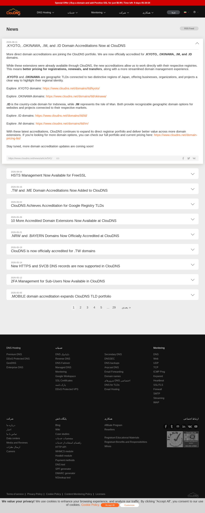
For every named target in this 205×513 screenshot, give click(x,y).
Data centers (13, 438)
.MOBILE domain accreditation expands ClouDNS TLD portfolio (61, 296)
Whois (107, 446)
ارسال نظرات (13, 447)
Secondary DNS (113, 354)
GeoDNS (11, 363)
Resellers (109, 429)
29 (114, 307)
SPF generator (63, 469)
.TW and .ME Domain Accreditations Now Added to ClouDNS (59, 190)
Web (155, 358)
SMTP (156, 393)
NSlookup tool (63, 477)
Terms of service (15, 494)
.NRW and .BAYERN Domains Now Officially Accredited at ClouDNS (65, 236)
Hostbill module (63, 455)
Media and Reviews (17, 442)
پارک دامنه (60, 385)
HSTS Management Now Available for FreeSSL (48, 175)
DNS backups (111, 363)
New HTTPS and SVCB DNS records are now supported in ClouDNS (65, 266)
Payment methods (65, 460)
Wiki (57, 429)
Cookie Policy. (90, 504)
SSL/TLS (158, 385)
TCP (155, 367)
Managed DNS (63, 367)
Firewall (157, 389)
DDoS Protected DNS (18, 358)
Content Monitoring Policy (78, 494)
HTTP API (60, 447)
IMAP (156, 402)
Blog (57, 425)
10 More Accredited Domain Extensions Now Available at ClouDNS (63, 221)
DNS (156, 354)
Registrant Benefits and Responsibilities (125, 442)
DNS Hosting (44, 12)
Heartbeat (158, 380)
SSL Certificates (63, 380)
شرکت (122, 12)
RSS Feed (189, 28)
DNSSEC (109, 358)
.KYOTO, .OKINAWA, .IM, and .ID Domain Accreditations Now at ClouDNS (65, 46)
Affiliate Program (113, 425)
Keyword (158, 376)
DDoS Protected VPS (66, 389)
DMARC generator (65, 473)
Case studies (62, 434)
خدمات (71, 12)
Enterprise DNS (14, 367)
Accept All (110, 505)
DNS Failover (62, 363)
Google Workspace (65, 376)
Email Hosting (111, 389)
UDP (156, 363)
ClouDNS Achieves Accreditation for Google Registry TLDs (57, 205)
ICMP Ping (159, 371)
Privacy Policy (34, 494)
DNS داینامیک (62, 354)
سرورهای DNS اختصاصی (117, 380)
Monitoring (96, 12)
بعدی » (126, 307)
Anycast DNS (111, 367)
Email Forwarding (113, 371)
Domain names (112, 376)
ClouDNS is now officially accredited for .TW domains (53, 251)
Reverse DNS (62, 358)
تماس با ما (11, 434)
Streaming (158, 398)
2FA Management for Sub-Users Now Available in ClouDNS (58, 281)
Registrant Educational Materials (121, 437)
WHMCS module (64, 451)
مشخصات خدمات (64, 438)
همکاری (146, 12)
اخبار (8, 429)
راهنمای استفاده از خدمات (68, 442)
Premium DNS (14, 354)
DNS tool (60, 464)
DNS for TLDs (111, 385)
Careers (10, 451)
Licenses (100, 494)
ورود (173, 12)
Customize (129, 505)
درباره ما (10, 425)
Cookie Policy (53, 494)
